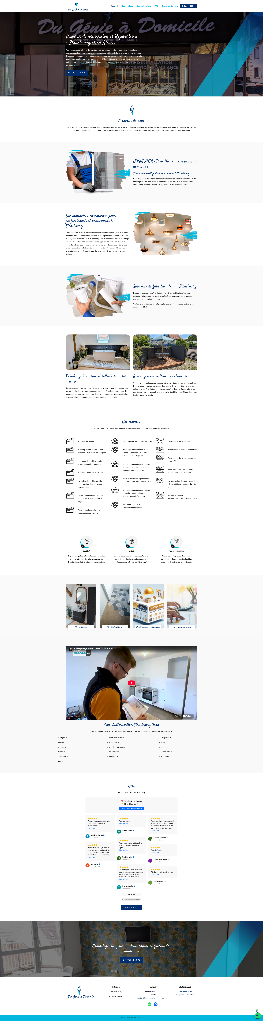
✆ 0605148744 (188, 6)
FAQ (156, 6)
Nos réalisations (144, 6)
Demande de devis (170, 6)
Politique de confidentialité (185, 995)
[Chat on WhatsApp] (258, 1016)
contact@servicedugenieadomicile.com (152, 998)
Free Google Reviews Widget (132, 899)
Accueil (114, 6)
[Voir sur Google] (87, 836)
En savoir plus (131, 907)
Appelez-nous (77, 73)
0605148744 (157, 992)
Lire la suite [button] (92, 828)
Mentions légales (185, 992)
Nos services (127, 6)
